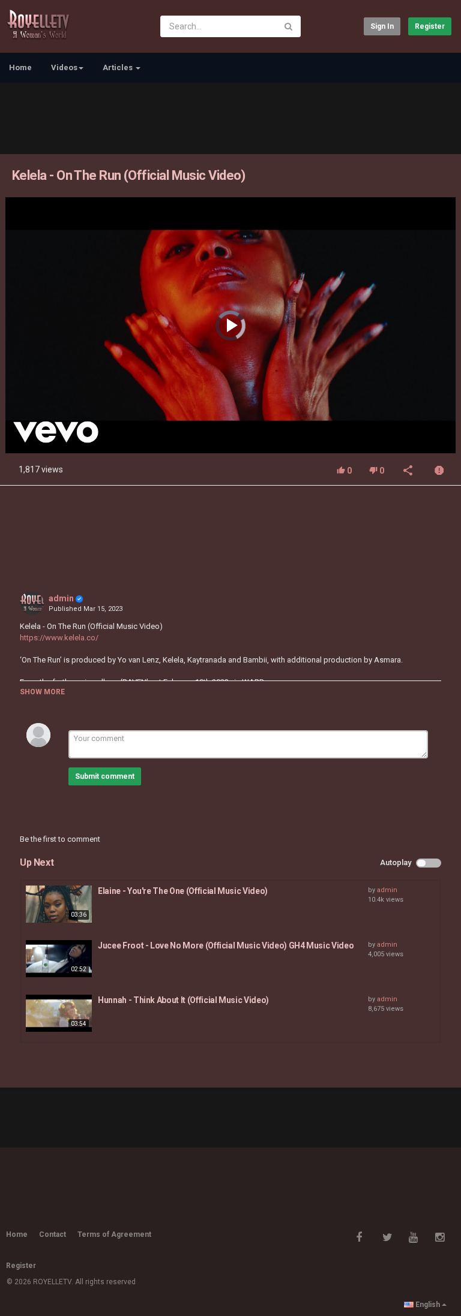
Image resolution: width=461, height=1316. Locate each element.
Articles (118, 67)
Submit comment (104, 776)
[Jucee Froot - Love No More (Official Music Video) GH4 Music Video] (59, 958)
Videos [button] (64, 67)
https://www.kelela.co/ (59, 637)
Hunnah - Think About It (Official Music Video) (183, 1000)
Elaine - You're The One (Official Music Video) (183, 891)
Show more (42, 692)
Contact (52, 1234)
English (428, 1304)
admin (61, 598)
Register (430, 26)
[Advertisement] (230, 117)
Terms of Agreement (114, 1234)
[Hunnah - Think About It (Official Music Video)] (59, 1013)
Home (20, 67)
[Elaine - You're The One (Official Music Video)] (59, 904)
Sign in (382, 26)
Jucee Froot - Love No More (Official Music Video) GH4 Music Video (226, 945)
